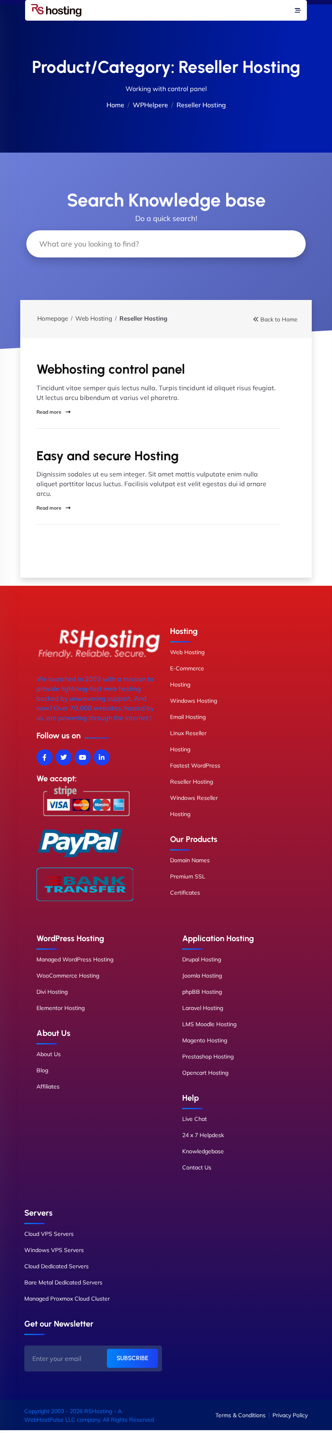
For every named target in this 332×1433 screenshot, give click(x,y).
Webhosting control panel (110, 369)
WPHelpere (150, 105)
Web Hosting (93, 318)
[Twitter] (63, 757)
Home (115, 105)
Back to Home (279, 319)
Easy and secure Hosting (107, 455)
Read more (49, 412)
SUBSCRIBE (132, 1358)
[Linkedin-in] (102, 757)
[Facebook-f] (44, 757)
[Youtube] (82, 757)
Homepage (52, 318)
